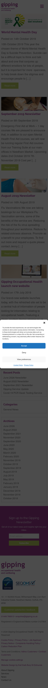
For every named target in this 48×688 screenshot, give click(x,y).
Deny (24, 352)
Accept (24, 345)
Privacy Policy (28, 365)
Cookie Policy (18, 365)
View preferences (24, 359)
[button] (44, 323)
